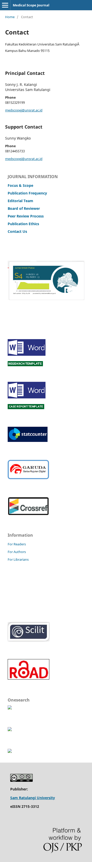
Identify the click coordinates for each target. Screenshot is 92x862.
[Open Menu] (5, 5)
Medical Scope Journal (31, 5)
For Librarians (18, 559)
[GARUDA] (28, 478)
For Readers (17, 544)
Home (10, 17)
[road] (29, 678)
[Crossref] (28, 513)
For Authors (17, 551)
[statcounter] (28, 440)
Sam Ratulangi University (32, 797)
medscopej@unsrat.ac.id (23, 110)
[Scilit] (29, 640)
